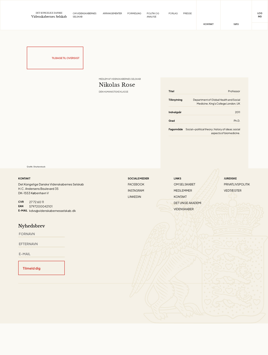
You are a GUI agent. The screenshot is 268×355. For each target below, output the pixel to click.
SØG (236, 24)
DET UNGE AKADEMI (187, 203)
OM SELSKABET (184, 184)
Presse (187, 13)
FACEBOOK (136, 184)
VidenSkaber (184, 209)
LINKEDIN (134, 197)
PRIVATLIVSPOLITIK (237, 184)
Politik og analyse (153, 15)
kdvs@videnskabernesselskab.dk (52, 211)
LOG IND (259, 15)
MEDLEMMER (183, 190)
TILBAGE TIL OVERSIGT (65, 58)
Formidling (134, 13)
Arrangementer (112, 13)
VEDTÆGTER (232, 190)
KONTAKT (180, 197)
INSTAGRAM (136, 190)
